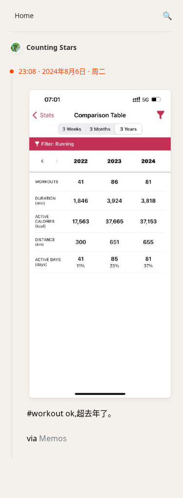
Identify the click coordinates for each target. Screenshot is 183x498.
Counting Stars (51, 47)
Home (24, 15)
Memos (53, 438)
